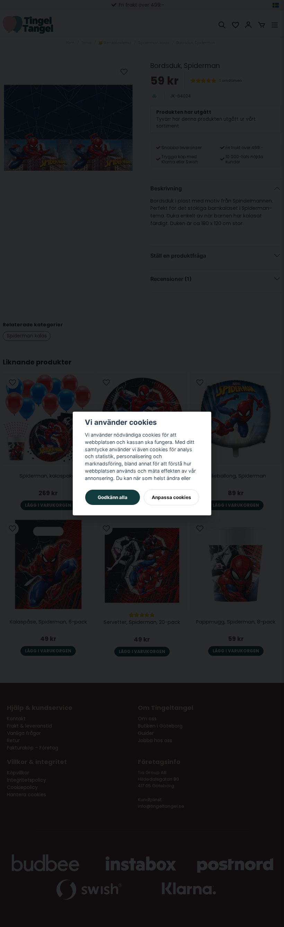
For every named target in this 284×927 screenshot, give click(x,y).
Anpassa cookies (171, 497)
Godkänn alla (112, 497)
